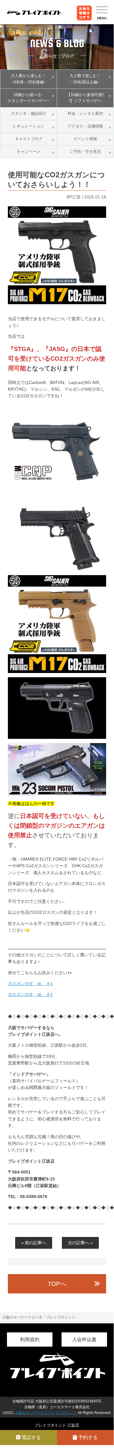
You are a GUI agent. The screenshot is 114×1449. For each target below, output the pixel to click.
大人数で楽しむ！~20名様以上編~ (85, 78)
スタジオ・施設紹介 (28, 113)
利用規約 (29, 1339)
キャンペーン (28, 151)
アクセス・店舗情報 (85, 126)
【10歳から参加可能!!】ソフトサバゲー (85, 97)
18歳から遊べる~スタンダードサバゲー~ (28, 97)
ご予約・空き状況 (85, 151)
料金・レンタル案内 (85, 113)
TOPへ (57, 1283)
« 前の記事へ (33, 1242)
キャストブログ (28, 139)
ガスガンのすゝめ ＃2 (30, 994)
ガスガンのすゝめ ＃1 (30, 983)
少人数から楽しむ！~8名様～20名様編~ (28, 78)
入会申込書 (84, 1339)
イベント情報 (85, 139)
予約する (87, 1437)
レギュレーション (28, 126)
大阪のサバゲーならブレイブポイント (46, 1413)
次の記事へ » (80, 1242)
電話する (30, 1437)
